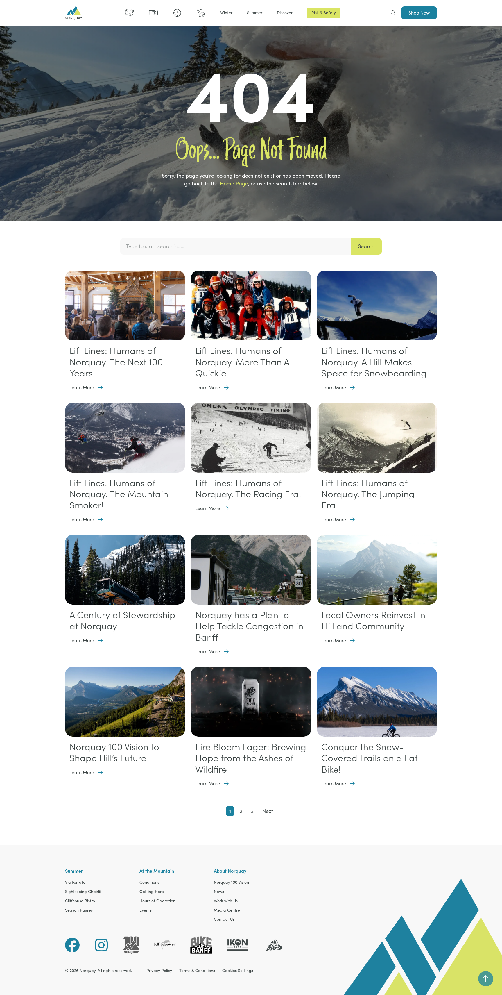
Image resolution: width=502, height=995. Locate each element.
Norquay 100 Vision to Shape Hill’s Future (114, 752)
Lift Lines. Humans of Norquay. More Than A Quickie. (242, 362)
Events (145, 910)
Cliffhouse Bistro (80, 900)
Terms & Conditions (197, 970)
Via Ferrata (75, 882)
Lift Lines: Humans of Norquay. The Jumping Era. (368, 494)
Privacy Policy (159, 970)
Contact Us (224, 919)
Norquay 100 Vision (231, 882)
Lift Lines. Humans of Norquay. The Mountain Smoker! (118, 494)
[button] (226, 13)
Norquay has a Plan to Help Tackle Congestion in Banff (249, 626)
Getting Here (151, 891)
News (219, 891)
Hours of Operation (157, 900)
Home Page (234, 183)
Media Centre (227, 910)
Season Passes (79, 910)
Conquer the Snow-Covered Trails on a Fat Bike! (369, 758)
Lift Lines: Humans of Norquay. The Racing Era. (248, 488)
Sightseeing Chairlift (84, 891)
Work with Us (226, 900)
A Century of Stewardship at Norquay (122, 620)
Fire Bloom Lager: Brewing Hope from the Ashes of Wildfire (250, 758)
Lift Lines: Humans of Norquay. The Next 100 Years (116, 362)
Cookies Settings (237, 970)
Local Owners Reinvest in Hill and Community (373, 620)
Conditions (149, 882)
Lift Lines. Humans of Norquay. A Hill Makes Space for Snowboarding (374, 362)
